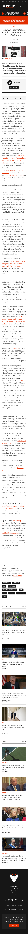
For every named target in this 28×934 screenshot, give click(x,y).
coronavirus (6, 582)
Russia (11, 593)
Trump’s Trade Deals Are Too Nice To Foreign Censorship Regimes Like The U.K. (13, 727)
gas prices (12, 586)
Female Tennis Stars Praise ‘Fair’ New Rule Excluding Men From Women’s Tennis (13, 767)
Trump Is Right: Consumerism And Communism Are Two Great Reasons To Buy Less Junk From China (14, 696)
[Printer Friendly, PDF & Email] (24, 98)
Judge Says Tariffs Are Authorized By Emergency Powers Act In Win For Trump (13, 664)
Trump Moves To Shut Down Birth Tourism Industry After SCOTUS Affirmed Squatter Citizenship (12, 797)
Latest (4, 742)
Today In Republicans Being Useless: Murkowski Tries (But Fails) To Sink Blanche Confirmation (13, 828)
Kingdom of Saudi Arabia (9, 589)
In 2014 (20, 380)
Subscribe (14, 925)
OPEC (4, 593)
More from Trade (8, 607)
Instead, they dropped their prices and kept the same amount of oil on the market (13, 263)
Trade (4, 596)
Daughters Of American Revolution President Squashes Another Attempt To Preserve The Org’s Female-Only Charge (14, 858)
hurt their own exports (16, 175)
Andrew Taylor (8, 58)
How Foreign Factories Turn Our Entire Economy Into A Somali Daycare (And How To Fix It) (13, 632)
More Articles (13, 87)
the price (16, 348)
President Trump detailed (10, 533)
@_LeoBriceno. (17, 576)
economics (16, 582)
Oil (21, 589)
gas (4, 586)
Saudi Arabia (21, 593)
